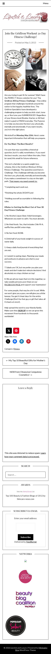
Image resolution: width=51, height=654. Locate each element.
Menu (45, 3)
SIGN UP (22, 310)
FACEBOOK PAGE (12, 284)
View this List (25, 491)
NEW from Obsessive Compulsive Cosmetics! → (25, 373)
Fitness (16, 349)
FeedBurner (31, 542)
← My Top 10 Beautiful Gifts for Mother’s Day (25, 361)
